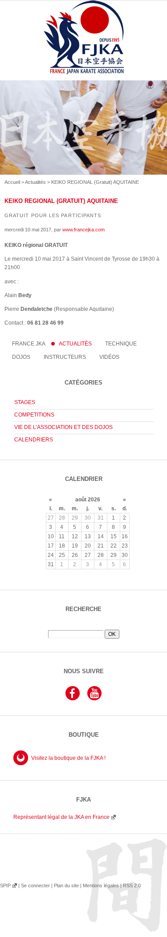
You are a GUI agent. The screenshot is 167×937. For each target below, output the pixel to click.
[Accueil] (83, 47)
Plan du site (66, 885)
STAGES (24, 402)
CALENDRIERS (33, 440)
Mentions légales (101, 885)
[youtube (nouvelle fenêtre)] (94, 699)
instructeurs (65, 357)
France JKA (28, 344)
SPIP (5, 885)
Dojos (21, 357)
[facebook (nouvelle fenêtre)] (72, 699)
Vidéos (109, 357)
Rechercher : (83, 626)
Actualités (35, 182)
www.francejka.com (83, 229)
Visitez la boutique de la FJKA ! (68, 758)
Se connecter (35, 885)
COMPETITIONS (34, 415)
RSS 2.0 (132, 885)
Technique (121, 344)
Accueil (12, 182)
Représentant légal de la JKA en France (61, 817)
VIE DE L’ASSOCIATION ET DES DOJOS (63, 427)
